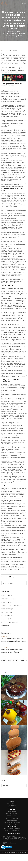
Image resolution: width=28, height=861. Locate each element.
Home (9, 31)
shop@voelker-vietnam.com (10, 843)
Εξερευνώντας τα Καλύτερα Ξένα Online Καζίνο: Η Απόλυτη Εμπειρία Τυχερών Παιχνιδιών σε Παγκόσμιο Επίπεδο (12, 651)
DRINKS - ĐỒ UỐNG (7, 619)
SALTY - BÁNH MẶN (7, 612)
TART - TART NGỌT (7, 609)
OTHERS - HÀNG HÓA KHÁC (9, 622)
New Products (5, 625)
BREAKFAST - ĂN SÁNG (8, 599)
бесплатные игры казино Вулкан (10, 137)
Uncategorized (15, 31)
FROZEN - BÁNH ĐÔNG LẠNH (9, 615)
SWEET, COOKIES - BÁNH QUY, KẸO (11, 605)
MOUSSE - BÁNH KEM (7, 602)
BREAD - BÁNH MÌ (6, 595)
